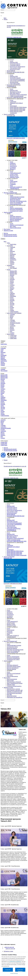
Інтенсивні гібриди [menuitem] (15, 63)
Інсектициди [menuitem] (13, 166)
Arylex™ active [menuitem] (14, 174)
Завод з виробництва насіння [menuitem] (14, 683)
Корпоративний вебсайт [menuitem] (10, 234)
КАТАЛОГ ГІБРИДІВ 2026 (14, 37)
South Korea (13, 259)
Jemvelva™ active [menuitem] (14, 177)
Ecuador (12, 324)
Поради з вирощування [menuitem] (16, 208)
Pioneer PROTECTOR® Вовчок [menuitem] (18, 107)
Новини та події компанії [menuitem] (16, 225)
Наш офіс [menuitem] (9, 694)
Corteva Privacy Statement (15, 961)
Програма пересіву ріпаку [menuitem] (17, 218)
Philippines (12, 258)
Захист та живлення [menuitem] (9, 114)
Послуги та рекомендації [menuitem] (10, 192)
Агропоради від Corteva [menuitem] (16, 211)
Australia (12, 266)
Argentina (12, 314)
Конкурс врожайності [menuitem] (15, 219)
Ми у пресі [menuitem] (13, 226)
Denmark (12, 279)
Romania (12, 300)
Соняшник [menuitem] (13, 184)
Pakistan (12, 257)
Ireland (11, 289)
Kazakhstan (13, 254)
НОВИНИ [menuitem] (9, 222)
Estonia (12, 280)
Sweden (12, 307)
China (11, 248)
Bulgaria (12, 275)
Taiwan (12, 261)
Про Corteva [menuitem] (7, 229)
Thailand (12, 262)
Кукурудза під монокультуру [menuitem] (17, 66)
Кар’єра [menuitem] (6, 233)
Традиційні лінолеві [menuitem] (15, 77)
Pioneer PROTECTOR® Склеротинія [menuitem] (16, 112)
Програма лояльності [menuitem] (15, 216)
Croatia (12, 276)
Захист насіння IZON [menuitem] (15, 204)
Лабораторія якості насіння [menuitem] (17, 197)
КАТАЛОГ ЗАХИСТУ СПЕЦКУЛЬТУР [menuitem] (16, 187)
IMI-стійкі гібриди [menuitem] (15, 93)
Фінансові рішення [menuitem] (15, 199)
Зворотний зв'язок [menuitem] (11, 696)
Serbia (11, 301)
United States (13, 338)
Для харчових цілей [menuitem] (15, 68)
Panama (12, 328)
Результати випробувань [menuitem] (16, 209)
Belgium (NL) (13, 272)
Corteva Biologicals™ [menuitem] (15, 173)
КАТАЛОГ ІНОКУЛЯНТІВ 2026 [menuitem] (15, 72)
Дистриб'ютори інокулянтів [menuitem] (14, 693)
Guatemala (12, 325)
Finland (12, 282)
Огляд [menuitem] (11, 61)
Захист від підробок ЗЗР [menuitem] (16, 202)
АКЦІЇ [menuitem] (8, 213)
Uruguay (12, 332)
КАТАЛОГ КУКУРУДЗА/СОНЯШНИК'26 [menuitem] (14, 85)
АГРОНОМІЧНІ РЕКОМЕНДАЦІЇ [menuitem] (16, 205)
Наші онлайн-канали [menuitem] (15, 227)
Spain (11, 306)
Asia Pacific (10, 245)
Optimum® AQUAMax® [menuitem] (16, 103)
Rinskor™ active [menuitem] (14, 175)
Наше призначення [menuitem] (12, 679)
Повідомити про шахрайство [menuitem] (14, 697)
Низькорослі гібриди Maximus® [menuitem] (18, 94)
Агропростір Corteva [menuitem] (15, 198)
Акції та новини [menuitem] (8, 212)
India (11, 250)
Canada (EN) (13, 335)
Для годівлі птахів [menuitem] (15, 83)
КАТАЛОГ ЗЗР (11, 115)
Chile (11, 318)
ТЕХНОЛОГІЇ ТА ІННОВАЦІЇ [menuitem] (15, 99)
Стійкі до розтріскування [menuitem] (16, 96)
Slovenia (12, 304)
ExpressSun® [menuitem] (13, 106)
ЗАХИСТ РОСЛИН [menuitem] (12, 160)
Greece (11, 286)
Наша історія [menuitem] (10, 680)
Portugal (12, 299)
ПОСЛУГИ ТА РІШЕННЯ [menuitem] (14, 194)
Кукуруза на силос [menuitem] (15, 69)
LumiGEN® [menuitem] (13, 101)
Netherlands (13, 296)
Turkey (11, 309)
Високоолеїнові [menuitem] (14, 82)
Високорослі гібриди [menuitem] (15, 92)
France (11, 283)
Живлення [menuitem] (12, 168)
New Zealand (13, 268)
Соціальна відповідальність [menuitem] (14, 686)
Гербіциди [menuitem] (12, 163)
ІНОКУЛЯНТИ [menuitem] (11, 70)
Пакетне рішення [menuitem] (14, 220)
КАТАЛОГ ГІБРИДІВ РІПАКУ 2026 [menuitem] (16, 97)
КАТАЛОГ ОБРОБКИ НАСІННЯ (16, 138)
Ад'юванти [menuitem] (13, 167)
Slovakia (12, 303)
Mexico (12, 327)
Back (5, 18)
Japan (11, 252)
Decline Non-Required (20, 970)
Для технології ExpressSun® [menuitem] (17, 79)
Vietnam (12, 264)
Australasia (9, 265)
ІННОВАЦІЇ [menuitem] (10, 170)
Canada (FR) (13, 337)
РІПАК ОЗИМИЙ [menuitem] (11, 87)
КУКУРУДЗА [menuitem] (10, 59)
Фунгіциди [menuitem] (13, 164)
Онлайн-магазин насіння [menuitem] (10, 236)
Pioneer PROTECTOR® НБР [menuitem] (17, 110)
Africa (8, 243)
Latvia (11, 292)
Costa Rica (12, 321)
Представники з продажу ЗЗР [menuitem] (14, 690)
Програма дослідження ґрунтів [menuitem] (18, 201)
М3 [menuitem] (11, 104)
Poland (11, 297)
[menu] (1, 1)
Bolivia (12, 316)
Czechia (12, 278)
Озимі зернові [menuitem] (13, 181)
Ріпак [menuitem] (11, 185)
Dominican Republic (15, 323)
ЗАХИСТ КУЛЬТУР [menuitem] (12, 178)
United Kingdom (14, 311)
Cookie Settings (14, 973)
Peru (11, 331)
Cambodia (12, 247)
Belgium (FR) (13, 271)
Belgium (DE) (13, 273)
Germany (12, 285)
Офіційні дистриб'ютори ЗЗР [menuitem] (14, 691)
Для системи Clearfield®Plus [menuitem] (17, 80)
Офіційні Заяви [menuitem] (11, 684)
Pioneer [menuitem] (5, 19)
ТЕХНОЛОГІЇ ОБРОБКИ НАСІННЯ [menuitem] (17, 189)
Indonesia (12, 251)
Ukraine (3, 238)
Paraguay (12, 330)
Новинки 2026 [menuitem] (14, 62)
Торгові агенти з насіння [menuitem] (13, 689)
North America (10, 334)
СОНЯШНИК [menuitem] (10, 73)
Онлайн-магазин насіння (15, 466)
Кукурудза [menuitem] (12, 182)
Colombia (12, 320)
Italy (11, 290)
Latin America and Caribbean (14, 313)
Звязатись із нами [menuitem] (8, 230)
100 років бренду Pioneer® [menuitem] (14, 682)
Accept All (7, 969)
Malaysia (12, 255)
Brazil (11, 317)
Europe (8, 269)
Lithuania (12, 293)
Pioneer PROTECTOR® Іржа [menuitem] (17, 108)
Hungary (12, 287)
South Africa (13, 244)
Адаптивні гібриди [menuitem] (15, 65)
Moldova (12, 294)
